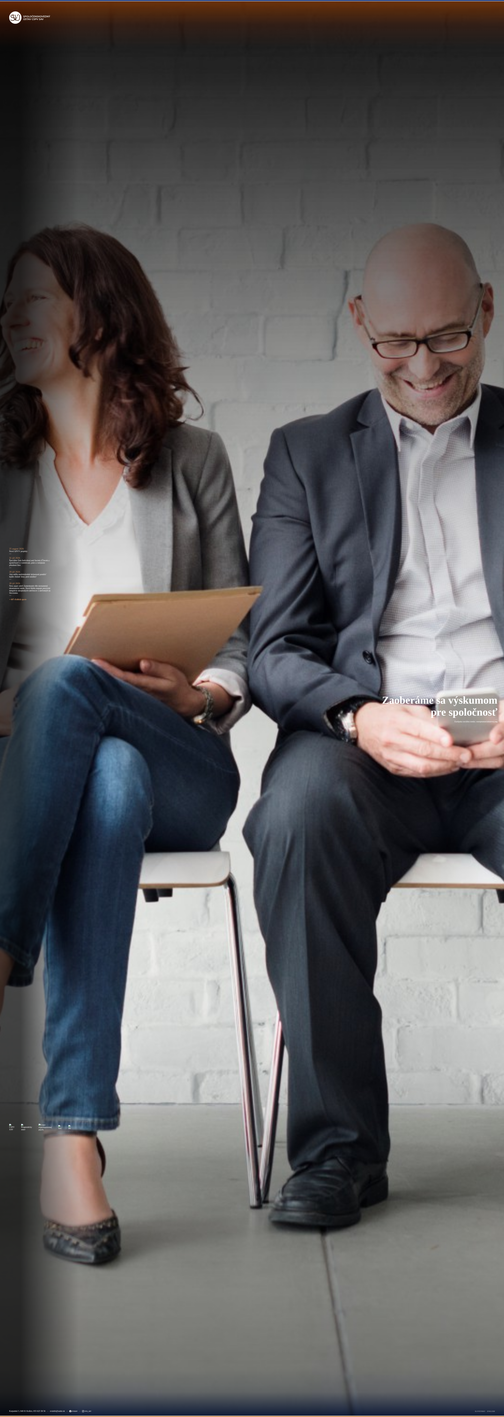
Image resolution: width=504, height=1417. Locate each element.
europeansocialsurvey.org (486, 721)
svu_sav (87, 1411)
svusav (74, 1411)
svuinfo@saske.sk (57, 1411)
